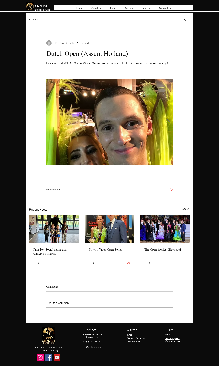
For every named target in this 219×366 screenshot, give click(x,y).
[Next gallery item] (169, 122)
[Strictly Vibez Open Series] (109, 229)
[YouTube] (57, 357)
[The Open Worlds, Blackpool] (165, 229)
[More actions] (171, 43)
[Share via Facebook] (47, 179)
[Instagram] (40, 357)
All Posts (33, 19)
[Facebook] (48, 357)
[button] (185, 19)
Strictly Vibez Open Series (105, 249)
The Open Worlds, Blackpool (162, 249)
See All (186, 208)
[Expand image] (109, 122)
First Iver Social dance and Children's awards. (50, 251)
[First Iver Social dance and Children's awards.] (54, 229)
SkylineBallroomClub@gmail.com (92, 336)
